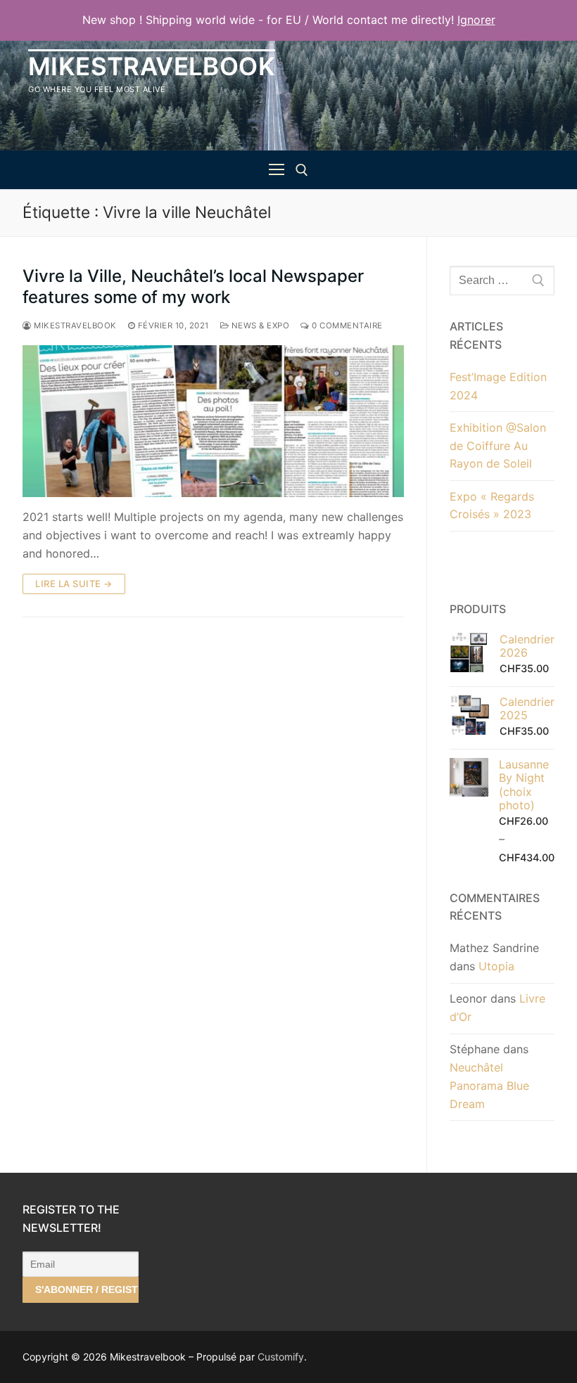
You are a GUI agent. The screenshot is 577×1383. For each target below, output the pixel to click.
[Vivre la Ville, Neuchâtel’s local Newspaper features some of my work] (213, 421)
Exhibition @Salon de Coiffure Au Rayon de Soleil (498, 445)
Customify (281, 1357)
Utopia (496, 966)
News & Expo (259, 325)
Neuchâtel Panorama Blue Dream (489, 1085)
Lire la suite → (74, 583)
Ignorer (476, 20)
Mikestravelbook (151, 66)
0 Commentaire (346, 325)
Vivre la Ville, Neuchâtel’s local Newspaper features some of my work (193, 286)
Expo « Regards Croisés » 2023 (492, 505)
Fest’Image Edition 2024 (498, 386)
